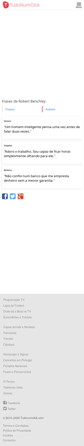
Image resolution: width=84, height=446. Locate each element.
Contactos (9, 440)
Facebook (14, 403)
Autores (50, 109)
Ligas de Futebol (13, 305)
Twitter (12, 409)
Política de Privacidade (17, 430)
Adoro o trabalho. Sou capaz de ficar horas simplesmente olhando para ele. (37, 153)
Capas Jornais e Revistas (19, 327)
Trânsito (8, 339)
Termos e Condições (16, 425)
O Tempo (9, 381)
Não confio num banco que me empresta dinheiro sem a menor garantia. (36, 178)
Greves (7, 393)
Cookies (8, 435)
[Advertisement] (42, 54)
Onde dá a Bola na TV (17, 311)
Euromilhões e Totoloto (17, 317)
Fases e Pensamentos (17, 372)
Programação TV (13, 300)
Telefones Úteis (12, 387)
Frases (9, 109)
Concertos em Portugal (17, 360)
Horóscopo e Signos (15, 354)
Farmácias (9, 333)
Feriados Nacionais (15, 366)
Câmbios (8, 344)
